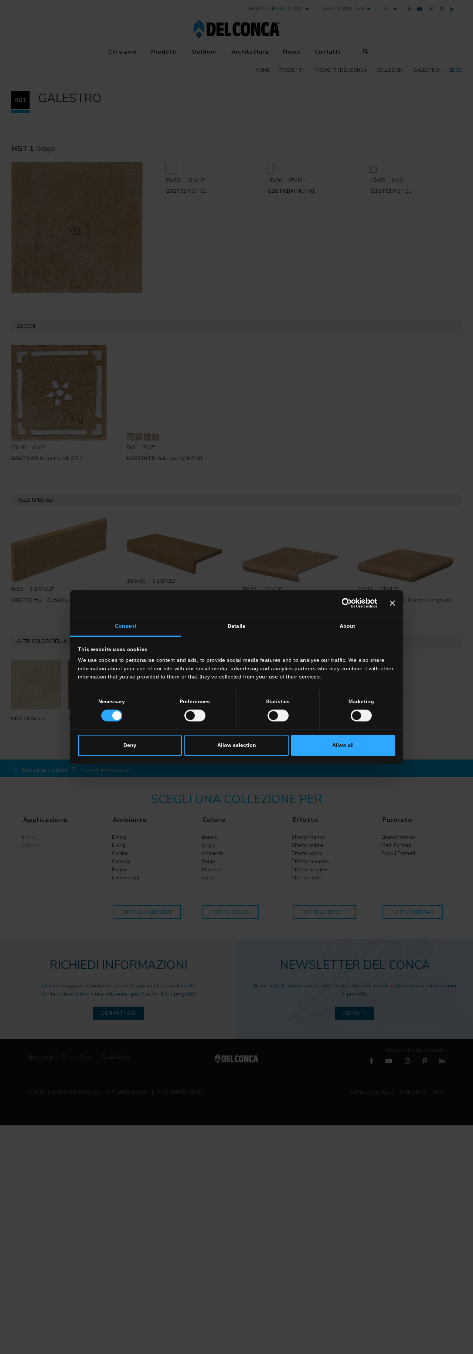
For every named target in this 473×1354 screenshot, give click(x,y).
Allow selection (236, 745)
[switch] (194, 715)
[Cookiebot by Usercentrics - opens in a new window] (344, 603)
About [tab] (347, 626)
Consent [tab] (126, 626)
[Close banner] (392, 603)
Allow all (343, 745)
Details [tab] (236, 626)
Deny (129, 745)
